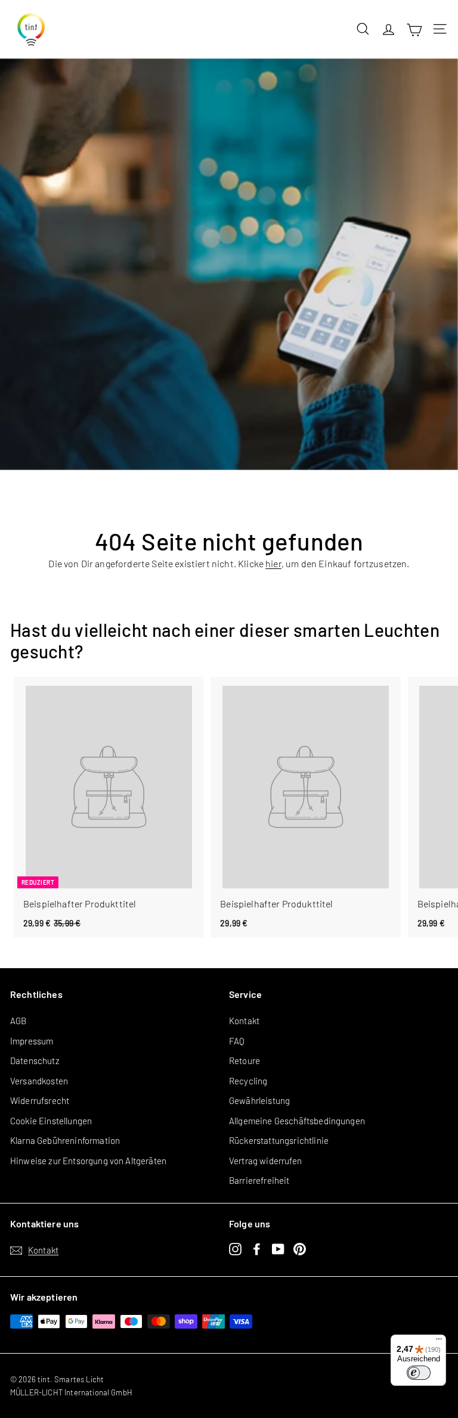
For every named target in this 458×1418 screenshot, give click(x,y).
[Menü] (439, 1342)
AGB (18, 1020)
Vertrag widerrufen (265, 1160)
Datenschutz (35, 1060)
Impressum (31, 1040)
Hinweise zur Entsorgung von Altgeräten (88, 1160)
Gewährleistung (259, 1100)
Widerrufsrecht (39, 1100)
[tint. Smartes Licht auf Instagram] (235, 1248)
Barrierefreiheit (259, 1180)
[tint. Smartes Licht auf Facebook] (256, 1248)
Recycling (248, 1080)
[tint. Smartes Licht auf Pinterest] (299, 1248)
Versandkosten (39, 1080)
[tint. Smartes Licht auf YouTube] (278, 1248)
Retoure (244, 1060)
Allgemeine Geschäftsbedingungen (297, 1120)
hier (273, 563)
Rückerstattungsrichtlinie (279, 1140)
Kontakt (244, 1020)
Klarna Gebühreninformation (65, 1140)
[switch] (419, 1373)
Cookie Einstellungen (51, 1120)
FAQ (237, 1040)
